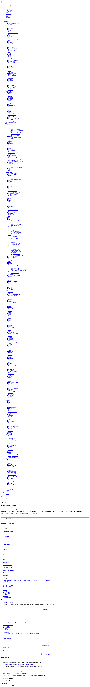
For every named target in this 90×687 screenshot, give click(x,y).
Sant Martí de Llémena (8, 570)
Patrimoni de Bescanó (23, 513)
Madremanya (6, 554)
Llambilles (5, 552)
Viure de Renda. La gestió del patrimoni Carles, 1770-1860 (15, 673)
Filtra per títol (5, 518)
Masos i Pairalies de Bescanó (12, 513)
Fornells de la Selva (7, 544)
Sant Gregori (6, 562)
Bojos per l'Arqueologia (8, 602)
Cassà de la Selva (7, 539)
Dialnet (4, 643)
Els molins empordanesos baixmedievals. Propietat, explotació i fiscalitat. (18, 664)
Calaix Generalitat (7, 638)
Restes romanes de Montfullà (8, 526)
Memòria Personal (7, 647)
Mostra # (4, 519)
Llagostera (5, 549)
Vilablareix (5, 575)
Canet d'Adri (6, 536)
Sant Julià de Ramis (7, 567)
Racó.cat (5, 650)
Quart (4, 557)
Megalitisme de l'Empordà (8, 606)
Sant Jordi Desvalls (7, 565)
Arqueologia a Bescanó (8, 531)
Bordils (4, 534)
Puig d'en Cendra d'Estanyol (8, 523)
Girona (4, 546)
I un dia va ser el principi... (8, 668)
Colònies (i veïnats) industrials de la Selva (11, 659)
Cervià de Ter (6, 541)
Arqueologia (5, 499)
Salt (4, 559)
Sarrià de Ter (6, 572)
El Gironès (5, 501)
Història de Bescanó (32, 513)
